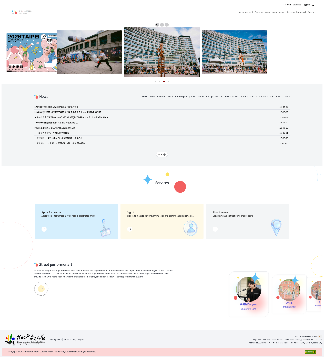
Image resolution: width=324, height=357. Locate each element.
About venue (278, 11)
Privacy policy (56, 339)
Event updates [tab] (157, 96)
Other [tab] (287, 96)
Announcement (246, 11)
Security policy (70, 339)
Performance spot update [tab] (181, 96)
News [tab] (144, 96)
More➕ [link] (162, 154)
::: (283, 4)
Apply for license (262, 11)
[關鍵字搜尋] (313, 4)
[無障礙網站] (310, 352)
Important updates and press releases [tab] (218, 96)
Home (288, 4)
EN (308, 4)
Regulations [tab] (247, 96)
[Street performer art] (41, 288)
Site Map (297, 4)
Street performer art (296, 11)
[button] (157, 25)
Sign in (311, 11)
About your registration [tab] (268, 96)
